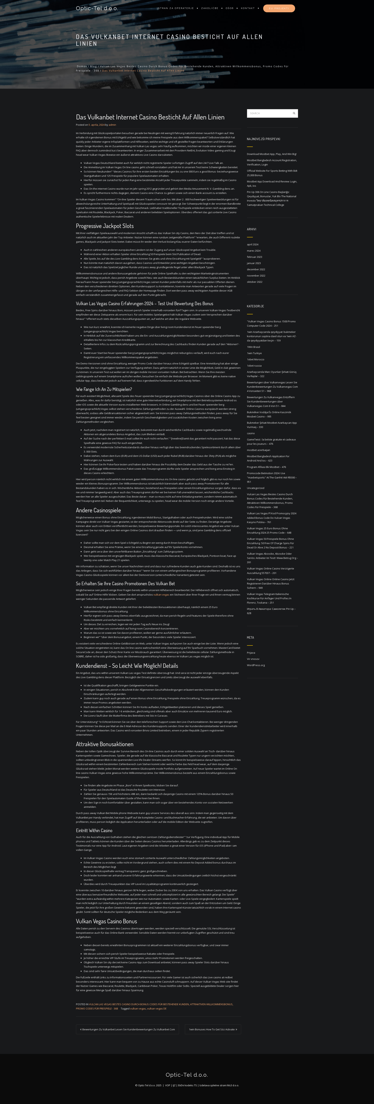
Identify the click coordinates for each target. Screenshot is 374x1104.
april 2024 (252, 244)
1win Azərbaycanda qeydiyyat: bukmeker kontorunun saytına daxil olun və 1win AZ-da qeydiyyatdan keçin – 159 (271, 336)
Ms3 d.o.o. (233, 1085)
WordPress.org (256, 665)
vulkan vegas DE (157, 1008)
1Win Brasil (253, 347)
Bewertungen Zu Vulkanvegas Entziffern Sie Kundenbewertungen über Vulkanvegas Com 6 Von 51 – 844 (271, 401)
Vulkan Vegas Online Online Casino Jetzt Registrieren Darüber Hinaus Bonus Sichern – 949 (270, 583)
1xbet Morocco (255, 359)
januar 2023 (254, 263)
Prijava (251, 652)
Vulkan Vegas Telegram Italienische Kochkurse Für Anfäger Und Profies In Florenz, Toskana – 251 (269, 598)
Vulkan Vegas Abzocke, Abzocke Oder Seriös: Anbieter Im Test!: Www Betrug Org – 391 (272, 558)
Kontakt (248, 8)
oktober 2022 (254, 282)
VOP (167, 1085)
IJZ (174, 1085)
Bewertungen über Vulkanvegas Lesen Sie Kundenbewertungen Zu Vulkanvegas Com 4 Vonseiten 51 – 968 (272, 387)
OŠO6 (230, 8)
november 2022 (256, 275)
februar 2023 (254, 257)
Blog (93, 66)
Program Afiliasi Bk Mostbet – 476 (266, 467)
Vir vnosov (253, 659)
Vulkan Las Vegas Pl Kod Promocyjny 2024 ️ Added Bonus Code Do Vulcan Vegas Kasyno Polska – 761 (272, 518)
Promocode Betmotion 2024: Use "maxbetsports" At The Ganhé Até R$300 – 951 (272, 477)
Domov (82, 66)
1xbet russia (254, 365)
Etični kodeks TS (187, 1085)
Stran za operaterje (176, 8)
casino (251, 433)
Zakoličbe (210, 8)
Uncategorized (255, 488)
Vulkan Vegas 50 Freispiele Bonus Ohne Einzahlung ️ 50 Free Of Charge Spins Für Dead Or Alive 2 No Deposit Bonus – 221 (270, 543)
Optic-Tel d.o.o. (97, 8)
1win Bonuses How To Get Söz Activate (212, 1029)
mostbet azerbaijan (258, 450)
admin (112, 124)
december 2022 (256, 269)
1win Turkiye (254, 353)
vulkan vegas (161, 594)
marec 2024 (253, 250)
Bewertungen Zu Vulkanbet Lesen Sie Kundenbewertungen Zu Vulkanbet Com (128, 1029)
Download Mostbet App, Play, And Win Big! (271, 154)
